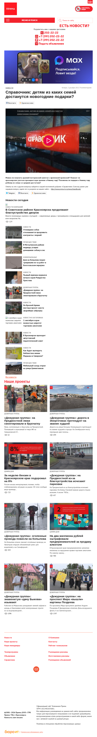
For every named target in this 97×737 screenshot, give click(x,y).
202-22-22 (51, 32)
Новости (8, 637)
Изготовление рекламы (58, 656)
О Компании (53, 637)
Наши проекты (17, 381)
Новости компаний (14, 207)
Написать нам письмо (13, 717)
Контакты (52, 641)
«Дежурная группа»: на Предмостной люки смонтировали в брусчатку (22, 420)
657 (54, 495)
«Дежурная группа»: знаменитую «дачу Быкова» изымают (23, 599)
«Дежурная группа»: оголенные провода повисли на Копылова (25, 537)
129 (10, 221)
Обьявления (9, 656)
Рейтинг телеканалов (57, 645)
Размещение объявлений (59, 660)
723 (8, 492)
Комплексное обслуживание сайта (32, 732)
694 (54, 435)
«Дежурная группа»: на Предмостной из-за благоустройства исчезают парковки (67, 479)
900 (54, 556)
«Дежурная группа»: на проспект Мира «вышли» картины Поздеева (66, 599)
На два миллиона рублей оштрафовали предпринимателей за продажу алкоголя (70, 540)
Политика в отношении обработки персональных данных (59, 724)
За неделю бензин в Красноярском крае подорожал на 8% (25, 478)
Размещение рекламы (58, 652)
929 (8, 550)
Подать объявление (51, 43)
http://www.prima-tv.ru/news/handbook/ (66, 189)
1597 (55, 613)
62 (8, 435)
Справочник (9, 660)
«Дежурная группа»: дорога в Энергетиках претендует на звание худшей (69, 420)
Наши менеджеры (12, 645)
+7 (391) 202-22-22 (51, 36)
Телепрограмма (11, 652)
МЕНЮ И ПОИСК (30, 20)
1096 (9, 613)
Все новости (11, 377)
